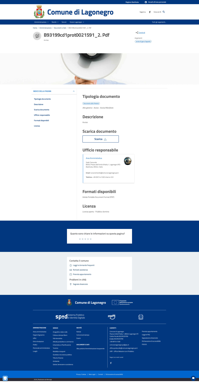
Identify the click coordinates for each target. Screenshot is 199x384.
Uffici (34, 338)
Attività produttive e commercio (63, 341)
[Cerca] (163, 12)
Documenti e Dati (60, 28)
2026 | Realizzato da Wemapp (43, 379)
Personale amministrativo (41, 348)
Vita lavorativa (57, 338)
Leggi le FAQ (146, 334)
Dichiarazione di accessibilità (151, 341)
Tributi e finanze (58, 358)
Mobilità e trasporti (59, 351)
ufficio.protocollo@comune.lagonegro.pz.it (123, 348)
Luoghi (35, 351)
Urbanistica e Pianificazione (62, 345)
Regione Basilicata (132, 2)
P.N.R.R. (144, 344)
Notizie (78, 332)
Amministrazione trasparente (94, 348)
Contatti (113, 328)
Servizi (55, 328)
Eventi (78, 338)
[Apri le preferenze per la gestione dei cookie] (5, 378)
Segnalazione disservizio (150, 338)
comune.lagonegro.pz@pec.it (119, 345)
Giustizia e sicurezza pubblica (62, 354)
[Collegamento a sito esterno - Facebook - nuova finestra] (150, 12)
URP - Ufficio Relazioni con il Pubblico (122, 351)
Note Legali (92, 374)
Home (35, 28)
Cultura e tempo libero (60, 335)
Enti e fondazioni (38, 341)
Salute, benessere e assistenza (63, 364)
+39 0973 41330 (115, 341)
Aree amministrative (39, 332)
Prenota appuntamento (149, 331)
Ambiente (56, 361)
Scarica (98, 139)
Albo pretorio (80, 348)
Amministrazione (45, 28)
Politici (35, 344)
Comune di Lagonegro (80, 11)
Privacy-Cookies (81, 374)
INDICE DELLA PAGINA (42, 91)
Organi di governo (38, 335)
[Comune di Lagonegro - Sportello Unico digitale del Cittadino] (39, 11)
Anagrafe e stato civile (60, 332)
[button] (155, 2)
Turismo (55, 348)
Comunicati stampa (82, 335)
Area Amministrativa (94, 158)
